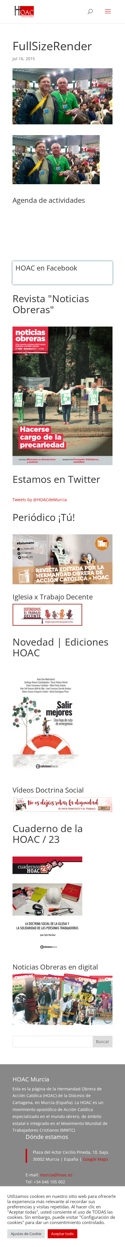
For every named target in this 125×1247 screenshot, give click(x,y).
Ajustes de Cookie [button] (26, 1233)
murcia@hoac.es (56, 1175)
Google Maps (95, 1159)
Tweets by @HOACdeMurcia (39, 499)
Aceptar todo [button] (62, 1233)
